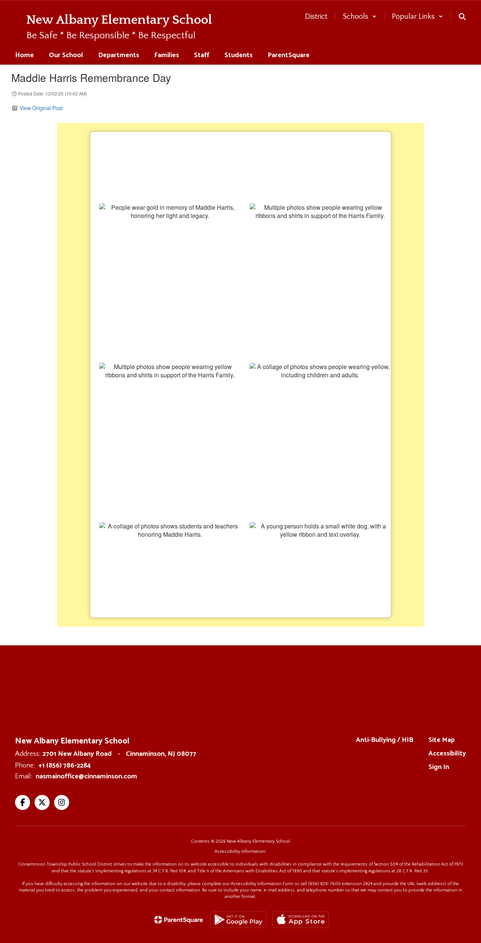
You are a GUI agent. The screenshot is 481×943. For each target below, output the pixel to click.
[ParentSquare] (179, 919)
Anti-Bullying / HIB (384, 740)
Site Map (441, 740)
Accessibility (447, 753)
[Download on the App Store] (300, 919)
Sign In (438, 767)
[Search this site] (462, 16)
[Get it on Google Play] (238, 919)
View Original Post (41, 108)
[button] (360, 16)
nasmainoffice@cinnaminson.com (86, 776)
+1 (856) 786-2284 (64, 765)
